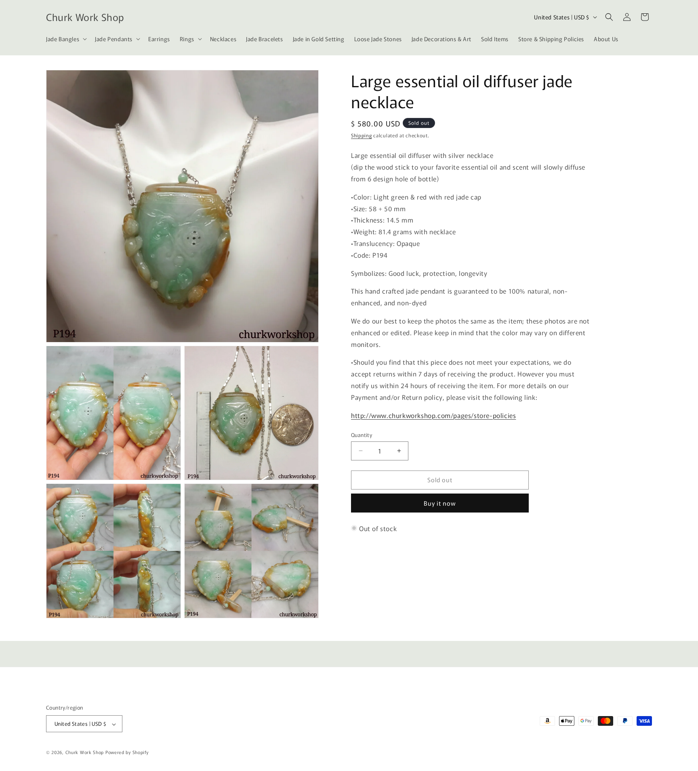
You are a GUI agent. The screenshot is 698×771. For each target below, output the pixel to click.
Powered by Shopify (127, 752)
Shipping (361, 135)
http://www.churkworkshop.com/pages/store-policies (433, 415)
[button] (65, 38)
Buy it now (440, 503)
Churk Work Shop (84, 752)
